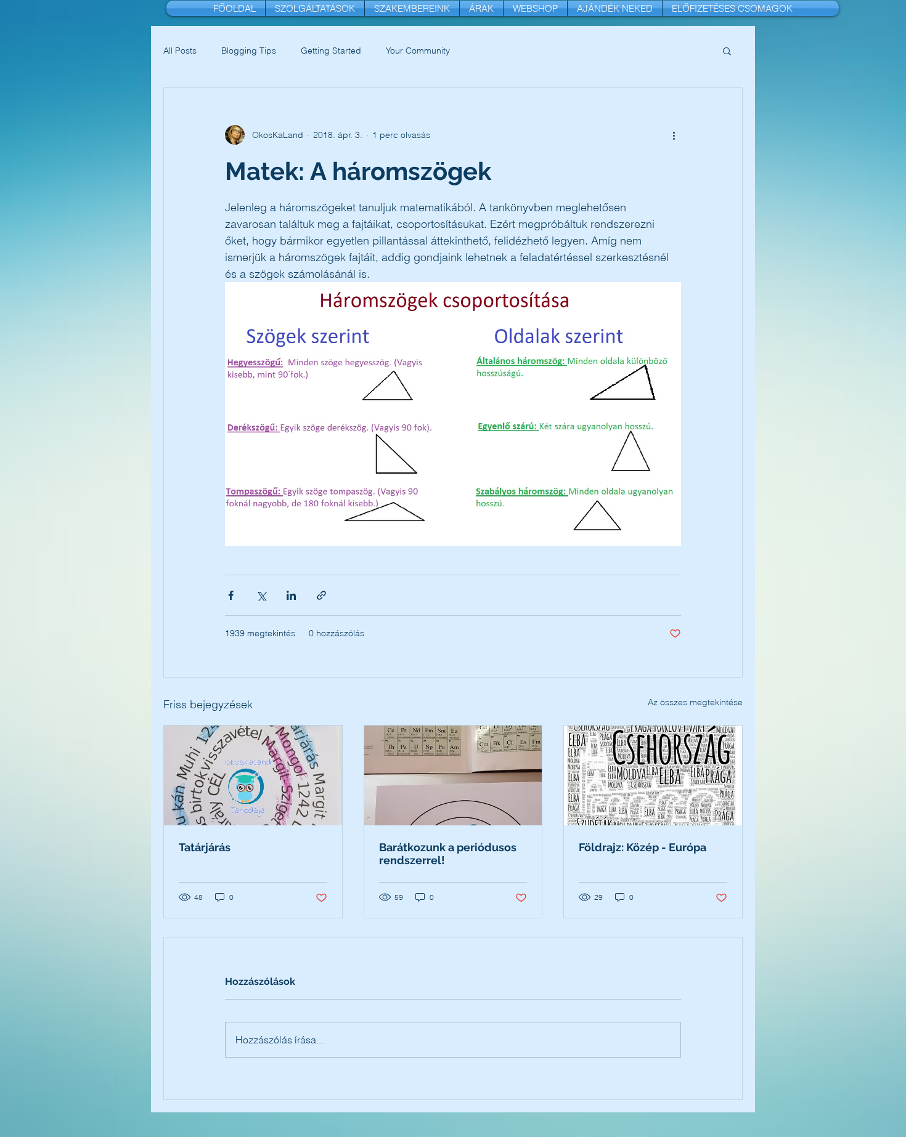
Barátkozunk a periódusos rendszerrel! (447, 854)
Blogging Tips (248, 50)
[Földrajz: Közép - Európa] (653, 775)
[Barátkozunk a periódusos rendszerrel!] (453, 775)
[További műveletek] (673, 134)
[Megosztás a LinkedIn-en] (291, 595)
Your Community (418, 50)
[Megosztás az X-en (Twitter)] (261, 595)
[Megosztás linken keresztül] (321, 595)
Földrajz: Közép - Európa (642, 847)
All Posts (180, 50)
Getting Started (331, 50)
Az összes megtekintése (695, 702)
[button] (727, 50)
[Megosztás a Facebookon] (231, 595)
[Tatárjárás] (253, 775)
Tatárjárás (205, 847)
